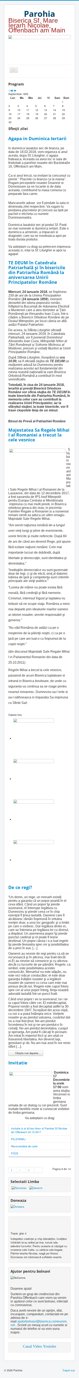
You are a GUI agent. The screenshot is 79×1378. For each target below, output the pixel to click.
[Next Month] (15, 90)
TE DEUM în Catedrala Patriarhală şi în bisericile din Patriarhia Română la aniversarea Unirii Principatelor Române (36, 272)
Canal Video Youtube (39, 1346)
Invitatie (17, 1063)
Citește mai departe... (27, 1053)
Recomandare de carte (24, 1146)
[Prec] (21, 1170)
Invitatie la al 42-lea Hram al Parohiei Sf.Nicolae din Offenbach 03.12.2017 (39, 1130)
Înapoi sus (69, 1370)
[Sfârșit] (38, 1170)
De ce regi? (20, 887)
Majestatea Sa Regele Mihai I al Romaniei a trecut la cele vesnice (38, 435)
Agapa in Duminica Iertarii (37, 138)
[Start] (12, 1170)
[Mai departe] (30, 1170)
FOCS (14, 1153)
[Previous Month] (11, 90)
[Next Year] (13, 90)
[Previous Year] (9, 90)
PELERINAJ (18, 1139)
